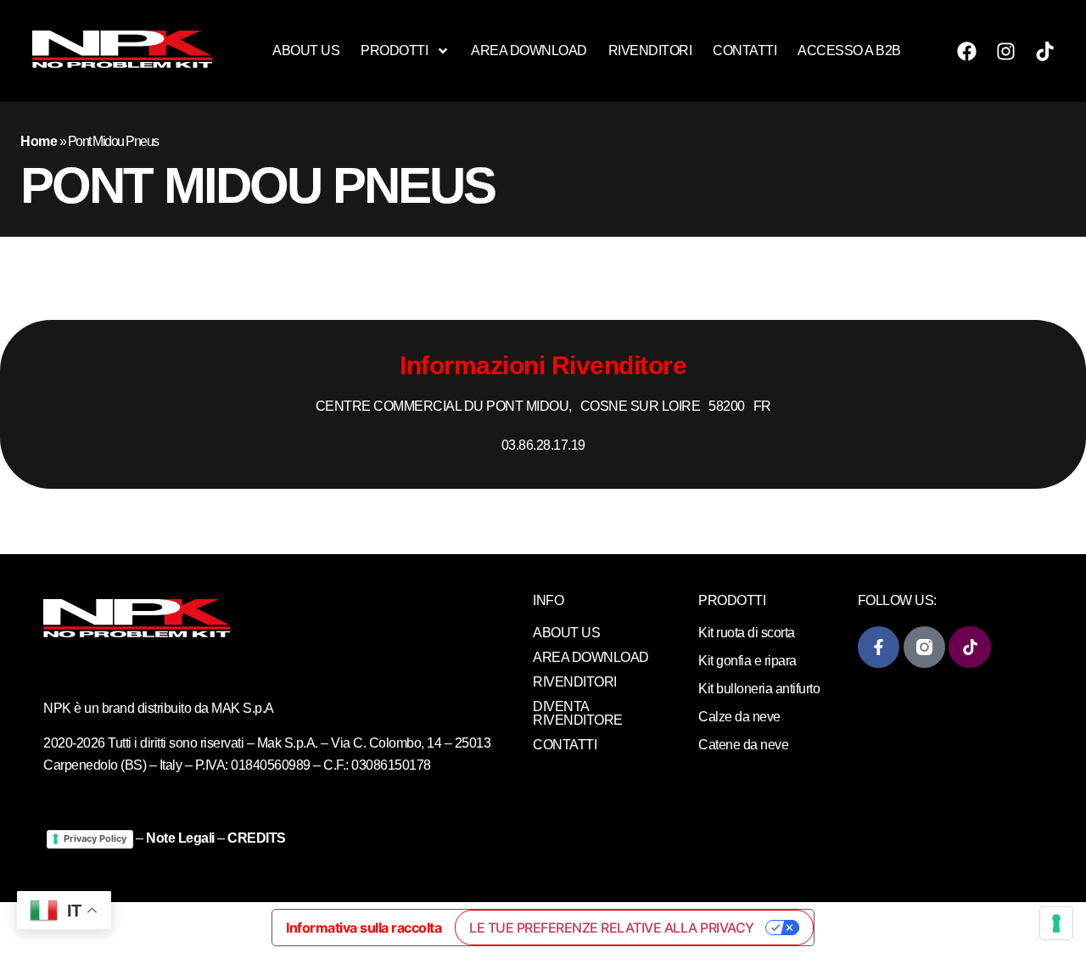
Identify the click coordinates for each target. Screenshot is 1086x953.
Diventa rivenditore (578, 713)
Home (38, 141)
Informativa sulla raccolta (363, 927)
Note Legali (180, 838)
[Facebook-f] (878, 647)
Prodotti (394, 50)
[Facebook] (966, 50)
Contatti (744, 50)
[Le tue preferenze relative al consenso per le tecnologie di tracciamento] (1056, 923)
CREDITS (256, 838)
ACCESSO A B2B (849, 50)
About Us (305, 50)
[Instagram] (1005, 50)
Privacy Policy (95, 838)
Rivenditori (650, 50)
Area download (529, 50)
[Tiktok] (1044, 50)
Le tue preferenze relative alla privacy (611, 927)
